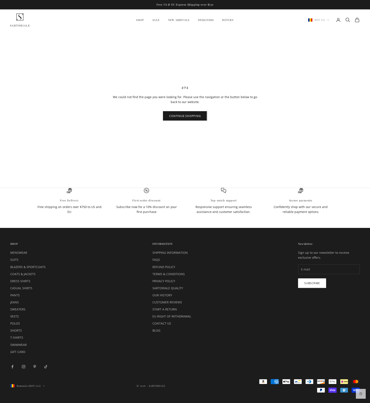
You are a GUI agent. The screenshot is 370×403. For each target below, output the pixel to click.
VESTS (14, 316)
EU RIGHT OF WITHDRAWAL (171, 316)
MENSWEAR (18, 253)
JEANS (14, 302)
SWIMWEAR (18, 345)
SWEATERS (17, 309)
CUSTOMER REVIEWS (167, 302)
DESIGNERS (206, 20)
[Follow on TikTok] (46, 367)
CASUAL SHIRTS (21, 288)
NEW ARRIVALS (178, 20)
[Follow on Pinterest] (35, 367)
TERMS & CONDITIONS (168, 274)
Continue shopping (185, 116)
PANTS (15, 295)
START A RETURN (164, 309)
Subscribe (312, 283)
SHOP (140, 20)
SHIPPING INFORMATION (170, 253)
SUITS (14, 260)
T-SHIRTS (16, 337)
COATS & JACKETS (23, 274)
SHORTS (16, 330)
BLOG (156, 330)
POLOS (15, 323)
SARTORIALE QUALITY (167, 288)
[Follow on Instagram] (23, 367)
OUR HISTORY (162, 295)
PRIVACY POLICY (163, 281)
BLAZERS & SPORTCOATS (28, 267)
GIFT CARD (17, 352)
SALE (156, 20)
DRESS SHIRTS (20, 281)
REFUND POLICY (163, 267)
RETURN (228, 20)
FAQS (156, 260)
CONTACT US (161, 323)
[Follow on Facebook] (12, 367)
